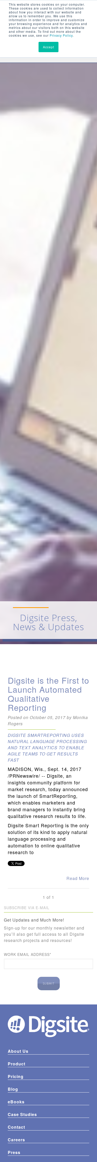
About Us (18, 1051)
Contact (16, 1127)
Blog (13, 1089)
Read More (77, 878)
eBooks (16, 1102)
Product (16, 1064)
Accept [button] (48, 47)
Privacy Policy (61, 35)
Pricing (16, 1076)
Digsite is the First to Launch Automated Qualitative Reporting (48, 693)
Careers (16, 1140)
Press (14, 1152)
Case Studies (22, 1114)
